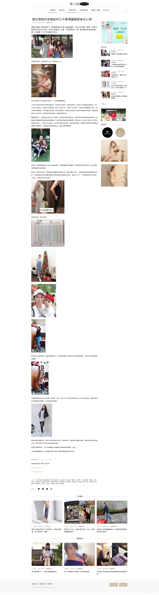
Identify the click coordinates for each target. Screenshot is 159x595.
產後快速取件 (62, 481)
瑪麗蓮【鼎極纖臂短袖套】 (119, 54)
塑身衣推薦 (39, 480)
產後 (33, 481)
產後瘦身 (69, 481)
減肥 (95, 480)
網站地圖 (49, 584)
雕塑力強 (62, 483)
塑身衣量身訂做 (55, 480)
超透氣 (57, 483)
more (103, 103)
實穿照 (73, 480)
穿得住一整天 (82, 481)
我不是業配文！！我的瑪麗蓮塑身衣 (44, 571)
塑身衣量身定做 (47, 480)
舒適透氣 (92, 481)
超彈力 (48, 483)
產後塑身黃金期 (54, 481)
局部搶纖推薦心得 (37, 472)
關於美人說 (35, 584)
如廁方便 (63, 480)
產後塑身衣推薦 (45, 481)
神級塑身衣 (74, 481)
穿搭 (87, 481)
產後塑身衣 (37, 481)
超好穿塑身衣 (38, 483)
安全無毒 (68, 480)
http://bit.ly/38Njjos (45, 459)
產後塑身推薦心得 (37, 468)
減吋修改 (91, 480)
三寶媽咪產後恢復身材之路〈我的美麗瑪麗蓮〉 (119, 65)
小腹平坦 (78, 480)
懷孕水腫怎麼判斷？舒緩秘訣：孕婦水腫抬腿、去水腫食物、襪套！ (119, 88)
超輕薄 (52, 483)
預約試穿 (123, 585)
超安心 (43, 483)
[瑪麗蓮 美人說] (79, 3)
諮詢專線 (114, 585)
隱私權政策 (42, 584)
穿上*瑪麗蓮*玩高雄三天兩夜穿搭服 (76, 571)
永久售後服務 (84, 480)
